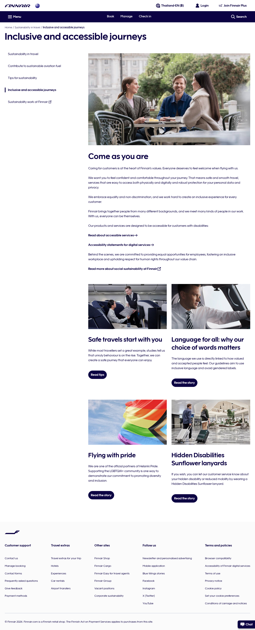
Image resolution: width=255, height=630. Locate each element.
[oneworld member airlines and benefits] (37, 5)
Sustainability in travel (27, 27)
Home (8, 27)
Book (110, 16)
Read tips (97, 375)
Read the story (184, 383)
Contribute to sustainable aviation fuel (34, 66)
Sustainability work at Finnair (28, 102)
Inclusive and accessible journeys (30, 90)
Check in (145, 16)
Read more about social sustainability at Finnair (122, 269)
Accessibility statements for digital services (119, 245)
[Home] (17, 5)
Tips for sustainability (22, 78)
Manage (126, 16)
